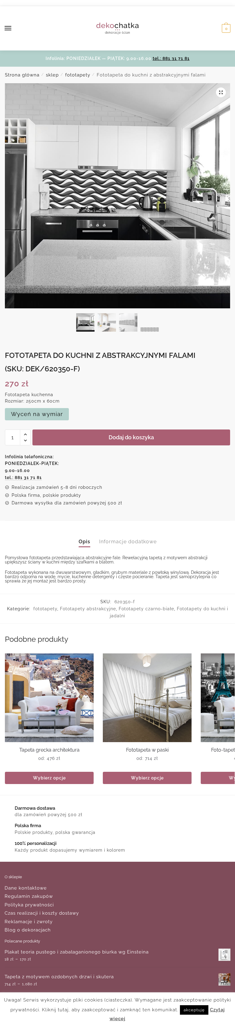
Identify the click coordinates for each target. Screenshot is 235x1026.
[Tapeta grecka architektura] (49, 697)
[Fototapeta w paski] (147, 697)
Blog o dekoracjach (28, 930)
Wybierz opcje (49, 777)
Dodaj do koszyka (131, 437)
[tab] (84, 536)
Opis (84, 542)
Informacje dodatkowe (128, 542)
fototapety (77, 75)
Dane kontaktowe (26, 888)
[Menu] (14, 28)
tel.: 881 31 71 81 (171, 58)
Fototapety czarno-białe (146, 608)
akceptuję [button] (194, 1010)
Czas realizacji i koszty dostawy (42, 913)
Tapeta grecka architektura (49, 750)
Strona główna (22, 75)
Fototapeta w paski (147, 750)
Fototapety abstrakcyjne (88, 608)
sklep (52, 75)
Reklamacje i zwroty (29, 921)
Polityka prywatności (29, 905)
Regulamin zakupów (29, 896)
